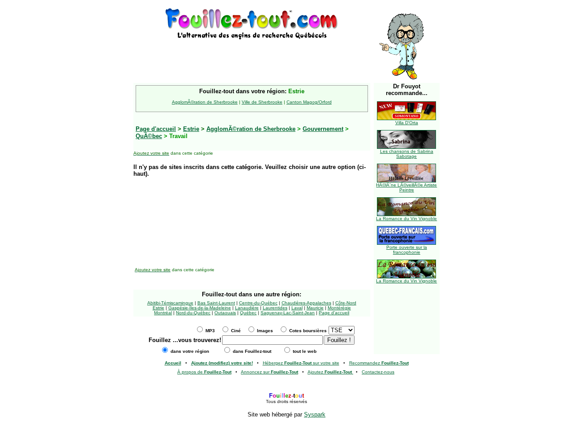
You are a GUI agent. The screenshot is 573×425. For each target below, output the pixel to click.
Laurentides (275, 307)
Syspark (314, 414)
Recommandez (379, 362)
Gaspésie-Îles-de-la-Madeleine (199, 307)
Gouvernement (323, 129)
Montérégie (339, 307)
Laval (297, 307)
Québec (248, 312)
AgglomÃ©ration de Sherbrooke (205, 102)
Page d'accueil (334, 312)
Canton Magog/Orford (309, 102)
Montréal (163, 312)
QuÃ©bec (149, 136)
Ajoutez (330, 371)
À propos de (204, 371)
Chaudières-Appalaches (306, 302)
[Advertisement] (251, 54)
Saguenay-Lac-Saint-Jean (288, 312)
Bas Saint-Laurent (216, 302)
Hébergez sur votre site (301, 362)
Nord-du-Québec (193, 312)
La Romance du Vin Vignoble (406, 218)
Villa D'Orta (406, 122)
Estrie (191, 129)
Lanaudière (247, 307)
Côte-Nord (345, 302)
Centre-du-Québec (258, 302)
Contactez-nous (378, 371)
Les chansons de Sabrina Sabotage (406, 154)
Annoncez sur (269, 371)
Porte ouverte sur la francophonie (406, 250)
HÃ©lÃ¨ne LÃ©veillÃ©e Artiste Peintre (406, 187)
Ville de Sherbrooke (262, 102)
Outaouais (225, 312)
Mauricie (315, 307)
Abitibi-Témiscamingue (170, 302)
